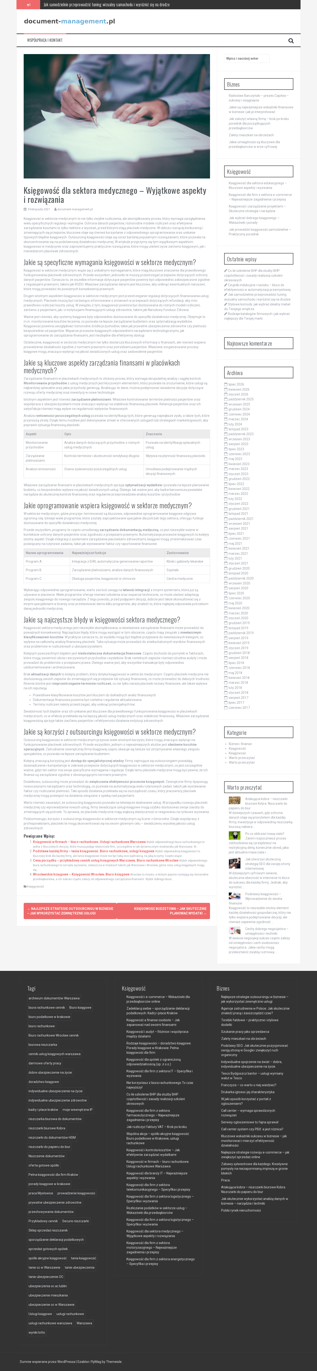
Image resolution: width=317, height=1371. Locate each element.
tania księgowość (83, 1258)
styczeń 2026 (238, 394)
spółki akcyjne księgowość (48, 1258)
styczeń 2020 (238, 618)
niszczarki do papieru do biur (49, 1147)
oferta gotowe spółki (44, 1165)
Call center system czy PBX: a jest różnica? (252, 1129)
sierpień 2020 (238, 588)
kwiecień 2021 (239, 548)
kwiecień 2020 (239, 608)
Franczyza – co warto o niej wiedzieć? (248, 1085)
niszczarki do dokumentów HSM (52, 1137)
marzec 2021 (238, 553)
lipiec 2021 (236, 533)
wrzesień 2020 (239, 583)
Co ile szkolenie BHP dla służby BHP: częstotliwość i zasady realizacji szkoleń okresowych (253, 275)
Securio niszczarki (75, 1221)
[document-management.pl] (70, 21)
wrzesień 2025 (239, 404)
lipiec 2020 (236, 593)
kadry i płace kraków (43, 1110)
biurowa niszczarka (43, 1045)
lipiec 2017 (236, 702)
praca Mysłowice (41, 1193)
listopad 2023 (238, 429)
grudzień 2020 (239, 568)
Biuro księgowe (80, 1007)
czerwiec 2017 (239, 708)
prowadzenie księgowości (76, 1193)
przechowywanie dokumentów (51, 1212)
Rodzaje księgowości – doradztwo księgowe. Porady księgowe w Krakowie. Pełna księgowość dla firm (158, 1047)
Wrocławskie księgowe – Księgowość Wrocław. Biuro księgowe (81, 874)
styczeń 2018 (238, 692)
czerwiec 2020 (239, 598)
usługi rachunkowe (70, 1314)
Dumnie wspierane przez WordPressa (48, 1362)
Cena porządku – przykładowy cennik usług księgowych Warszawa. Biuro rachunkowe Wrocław (105, 860)
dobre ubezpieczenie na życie (50, 1072)
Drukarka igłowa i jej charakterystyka (248, 1092)
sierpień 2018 (238, 658)
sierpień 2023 (238, 444)
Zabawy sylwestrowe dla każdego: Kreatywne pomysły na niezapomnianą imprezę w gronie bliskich (254, 1168)
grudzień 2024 (239, 409)
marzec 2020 (238, 613)
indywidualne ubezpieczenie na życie (56, 1091)
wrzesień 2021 (239, 523)
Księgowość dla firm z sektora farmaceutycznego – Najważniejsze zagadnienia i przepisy (152, 1115)
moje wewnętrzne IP (78, 1110)
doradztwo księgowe (44, 1082)
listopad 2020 (238, 573)
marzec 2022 (238, 494)
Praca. (225, 1180)
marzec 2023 (238, 469)
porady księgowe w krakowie (49, 1184)
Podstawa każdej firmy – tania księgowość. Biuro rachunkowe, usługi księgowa (93, 851)
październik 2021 (241, 519)
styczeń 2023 (238, 474)
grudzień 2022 (239, 479)
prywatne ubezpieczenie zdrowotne (55, 1202)
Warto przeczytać (242, 758)
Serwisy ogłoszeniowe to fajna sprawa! (249, 1122)
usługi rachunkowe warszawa (50, 1323)
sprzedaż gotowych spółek (48, 1249)
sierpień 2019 (238, 638)
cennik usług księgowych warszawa (55, 1054)
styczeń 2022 (238, 504)
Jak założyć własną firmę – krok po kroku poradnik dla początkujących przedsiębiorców (259, 123)
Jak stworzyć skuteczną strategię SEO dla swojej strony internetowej (267, 863)
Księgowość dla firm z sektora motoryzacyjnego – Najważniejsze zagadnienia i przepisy (151, 1247)
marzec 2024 (238, 419)
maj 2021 (235, 543)
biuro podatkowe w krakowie (49, 1017)
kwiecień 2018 (239, 678)
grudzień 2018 (239, 653)
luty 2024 (235, 424)
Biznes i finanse (240, 744)
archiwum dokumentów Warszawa (54, 998)
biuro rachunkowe (42, 1026)
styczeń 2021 (238, 563)
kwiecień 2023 (239, 464)
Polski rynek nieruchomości (241, 1210)
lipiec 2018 (236, 663)
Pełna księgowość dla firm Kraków (53, 1175)
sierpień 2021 (238, 528)
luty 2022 (235, 499)
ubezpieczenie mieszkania (48, 1295)
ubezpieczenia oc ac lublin (48, 1286)
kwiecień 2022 (239, 489)
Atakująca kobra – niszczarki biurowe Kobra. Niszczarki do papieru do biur (258, 803)
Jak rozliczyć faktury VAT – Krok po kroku (156, 1127)
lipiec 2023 (236, 449)
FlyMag (96, 1362)
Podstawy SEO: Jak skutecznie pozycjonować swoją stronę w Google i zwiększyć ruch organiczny (254, 1050)
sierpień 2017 (238, 698)
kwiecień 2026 (239, 389)
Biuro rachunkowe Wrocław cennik (54, 1035)
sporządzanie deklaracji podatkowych (56, 1239)
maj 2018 (235, 673)
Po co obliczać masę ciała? (264, 834)
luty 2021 (235, 558)
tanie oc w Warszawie (44, 1267)
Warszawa (84, 1323)
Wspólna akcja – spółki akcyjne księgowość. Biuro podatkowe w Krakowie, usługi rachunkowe (158, 1138)
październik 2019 (241, 633)
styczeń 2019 (238, 648)
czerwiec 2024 (239, 414)
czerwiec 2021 (239, 538)
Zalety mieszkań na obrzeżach (251, 135)
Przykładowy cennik (43, 1221)
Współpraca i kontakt (45, 40)
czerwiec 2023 (239, 454)
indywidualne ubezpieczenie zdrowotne (58, 1100)
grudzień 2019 (239, 623)
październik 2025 (241, 399)
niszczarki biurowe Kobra (47, 1128)
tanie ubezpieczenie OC (46, 1277)
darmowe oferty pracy (45, 1063)
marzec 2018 (238, 682)
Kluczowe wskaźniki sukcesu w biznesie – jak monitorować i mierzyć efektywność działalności (254, 1140)
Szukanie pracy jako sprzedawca (245, 1032)
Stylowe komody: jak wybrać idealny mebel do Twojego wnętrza (91, 4)
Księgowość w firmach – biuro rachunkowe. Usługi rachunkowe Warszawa (89, 842)
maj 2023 (235, 459)
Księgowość (35, 886)
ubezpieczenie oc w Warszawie (51, 1304)
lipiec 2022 (236, 484)
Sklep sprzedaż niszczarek (48, 1230)
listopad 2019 (238, 628)
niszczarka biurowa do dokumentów (55, 1119)
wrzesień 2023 (239, 439)
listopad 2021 (238, 513)
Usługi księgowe (40, 1314)
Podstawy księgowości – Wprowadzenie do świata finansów (255, 898)
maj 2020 (235, 603)
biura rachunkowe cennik (47, 1007)
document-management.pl (75, 209)
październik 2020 (241, 578)
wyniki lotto (37, 1332)
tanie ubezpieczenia (79, 1267)
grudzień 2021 (239, 509)
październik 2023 (241, 434)
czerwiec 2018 (239, 668)
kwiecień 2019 (239, 643)
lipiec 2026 (236, 384)
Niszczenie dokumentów (47, 1156)
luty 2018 (235, 688)
